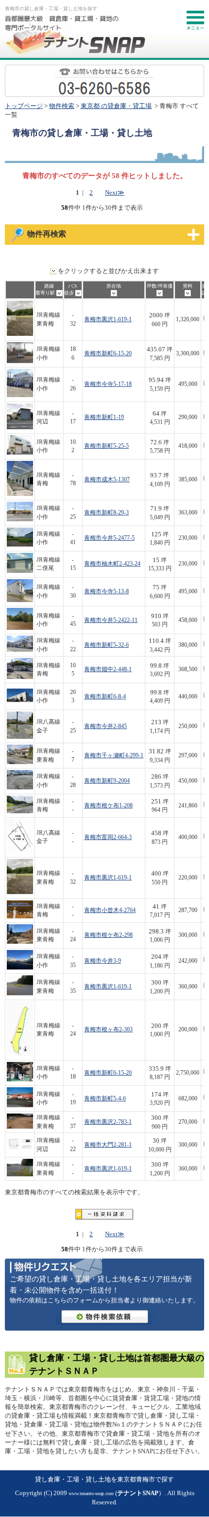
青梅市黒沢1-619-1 (108, 319)
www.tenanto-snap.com (91, 1493)
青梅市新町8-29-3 (106, 513)
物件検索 (61, 106)
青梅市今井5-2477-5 (109, 538)
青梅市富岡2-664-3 (108, 837)
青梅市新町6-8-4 (105, 697)
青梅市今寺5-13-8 (106, 591)
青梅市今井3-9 (102, 961)
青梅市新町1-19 (104, 417)
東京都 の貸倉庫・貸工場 (116, 106)
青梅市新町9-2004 (107, 781)
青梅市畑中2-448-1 (108, 669)
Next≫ (114, 192)
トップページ (24, 106)
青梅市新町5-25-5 (106, 446)
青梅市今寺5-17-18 (108, 384)
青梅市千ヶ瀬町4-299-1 (113, 755)
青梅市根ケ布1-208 (108, 806)
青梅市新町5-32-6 (106, 645)
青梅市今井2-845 (105, 726)
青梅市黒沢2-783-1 (108, 1122)
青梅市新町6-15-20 (108, 353)
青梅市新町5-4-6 (105, 1099)
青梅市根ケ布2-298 (108, 935)
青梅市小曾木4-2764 (110, 910)
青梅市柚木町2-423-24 (112, 564)
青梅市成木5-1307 (107, 479)
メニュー (195, 20)
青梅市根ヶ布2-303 (108, 1029)
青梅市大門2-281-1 (108, 1145)
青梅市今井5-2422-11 (111, 620)
